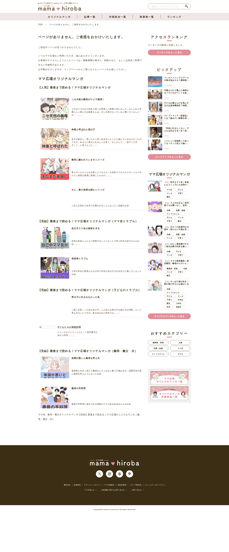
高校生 (179, 307)
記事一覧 (90, 16)
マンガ (169, 193)
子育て (180, 193)
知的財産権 (122, 485)
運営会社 (67, 485)
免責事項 (77, 485)
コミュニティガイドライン (155, 485)
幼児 (168, 307)
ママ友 (169, 189)
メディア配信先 (135, 485)
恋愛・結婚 (180, 210)
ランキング (174, 16)
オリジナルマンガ (59, 16)
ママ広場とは (89, 490)
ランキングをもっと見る (169, 52)
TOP (40, 24)
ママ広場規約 (109, 485)
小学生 (179, 303)
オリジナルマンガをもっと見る (169, 316)
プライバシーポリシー (92, 485)
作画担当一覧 (117, 16)
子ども (180, 189)
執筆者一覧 (147, 16)
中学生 (180, 299)
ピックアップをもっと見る (169, 156)
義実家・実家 (172, 268)
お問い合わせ (137, 490)
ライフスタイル (173, 214)
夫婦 (168, 210)
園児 (168, 197)
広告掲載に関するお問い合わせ (113, 490)
